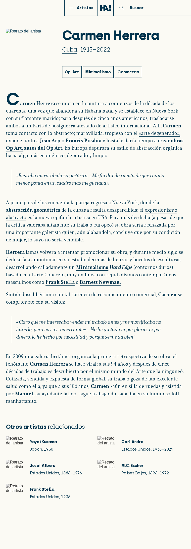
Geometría (128, 72)
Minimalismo (92, 267)
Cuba (69, 49)
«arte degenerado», (159, 133)
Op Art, (14, 148)
